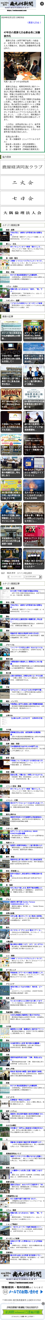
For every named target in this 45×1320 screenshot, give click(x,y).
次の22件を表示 (31, 577)
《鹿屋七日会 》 (34, 22)
